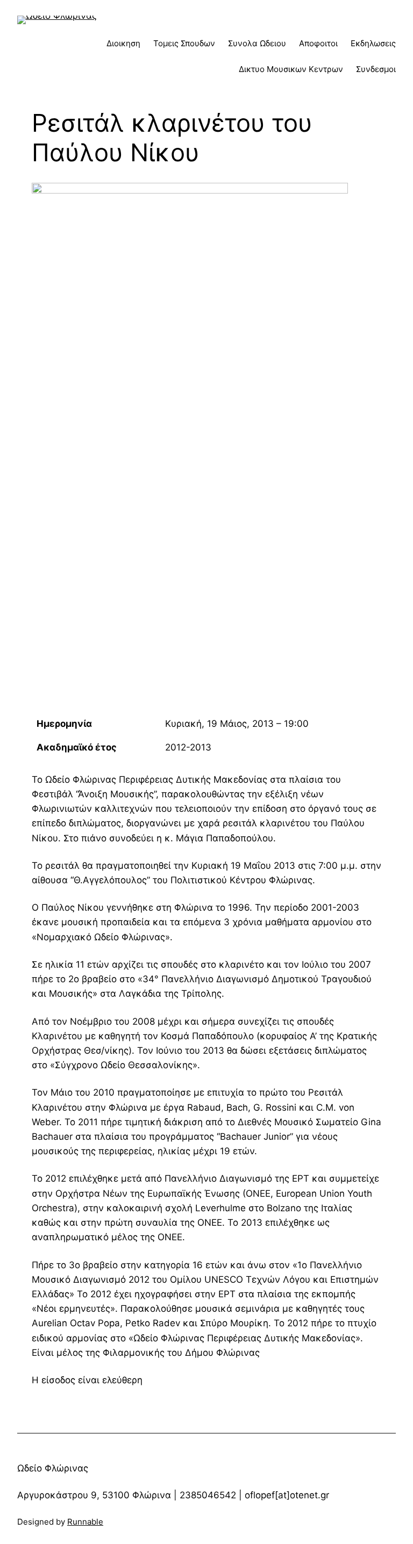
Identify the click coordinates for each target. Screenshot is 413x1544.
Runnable (85, 1522)
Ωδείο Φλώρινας (52, 1468)
